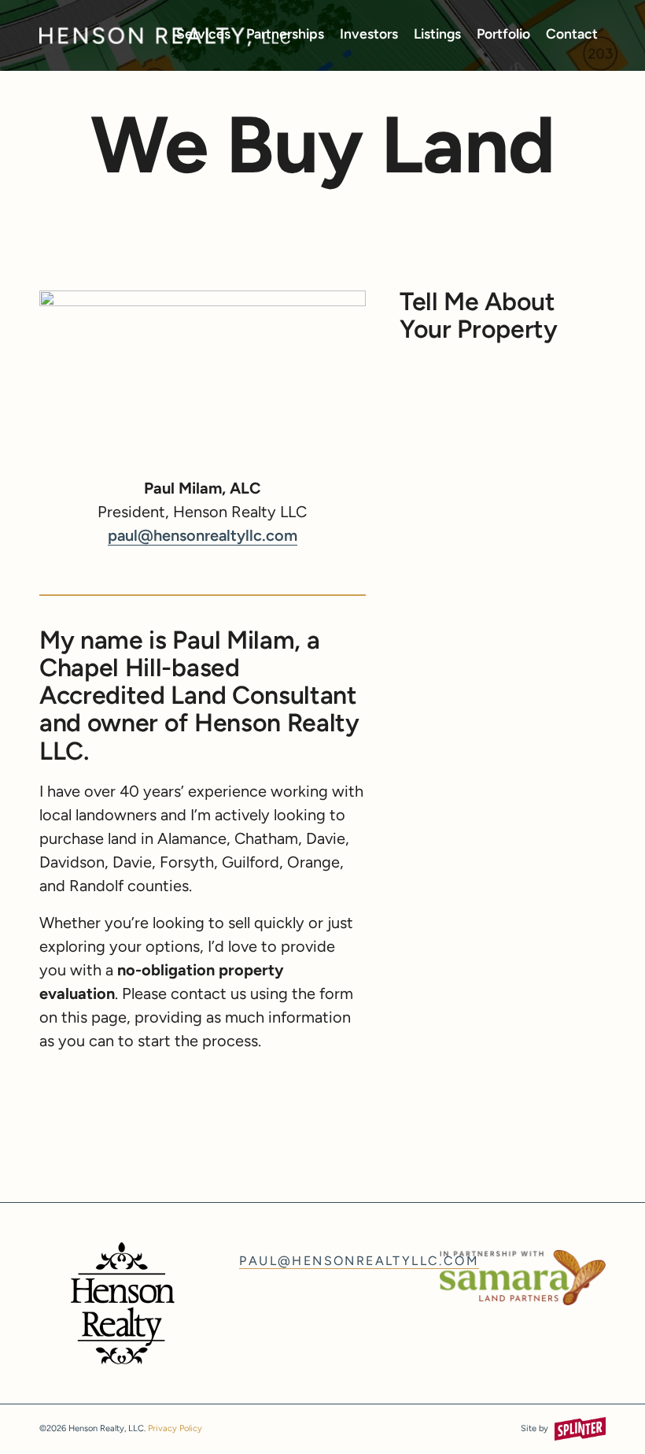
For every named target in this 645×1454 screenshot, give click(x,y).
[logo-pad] (165, 35)
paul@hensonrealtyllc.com (202, 537)
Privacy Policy (175, 1429)
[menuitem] (203, 35)
